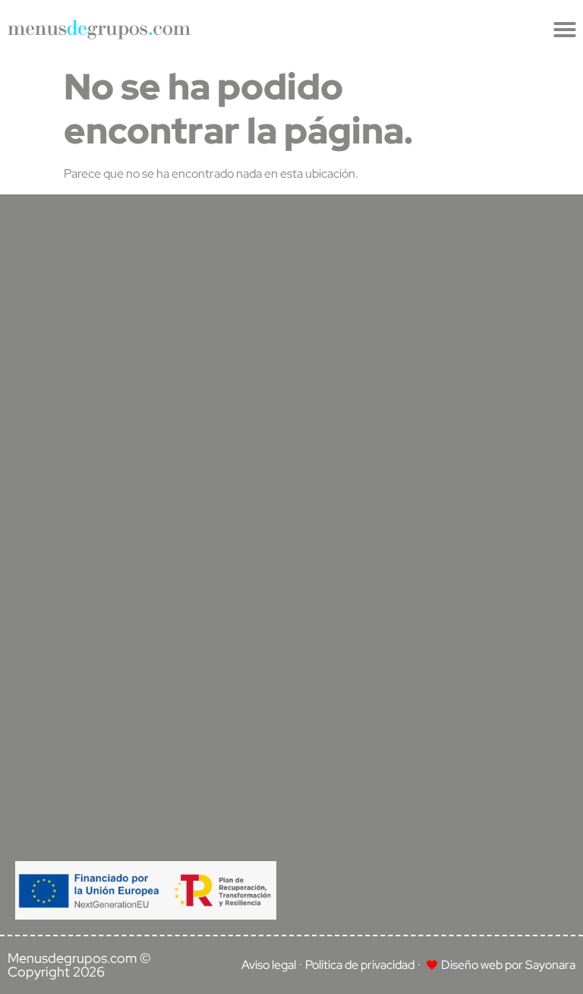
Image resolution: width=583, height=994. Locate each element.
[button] (565, 29)
